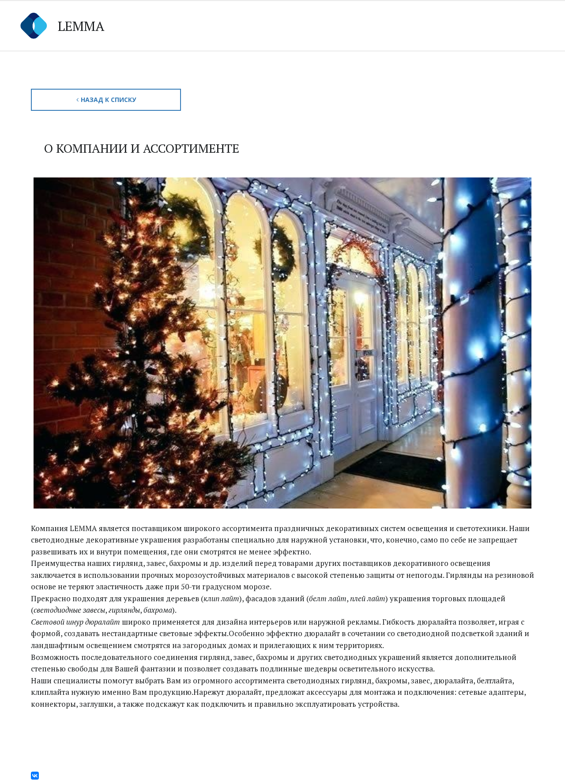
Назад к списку (108, 99)
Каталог (198, 25)
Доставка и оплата (402, 25)
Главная (150, 25)
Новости (469, 25)
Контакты (331, 25)
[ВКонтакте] (35, 776)
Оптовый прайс (266, 25)
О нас (514, 25)
